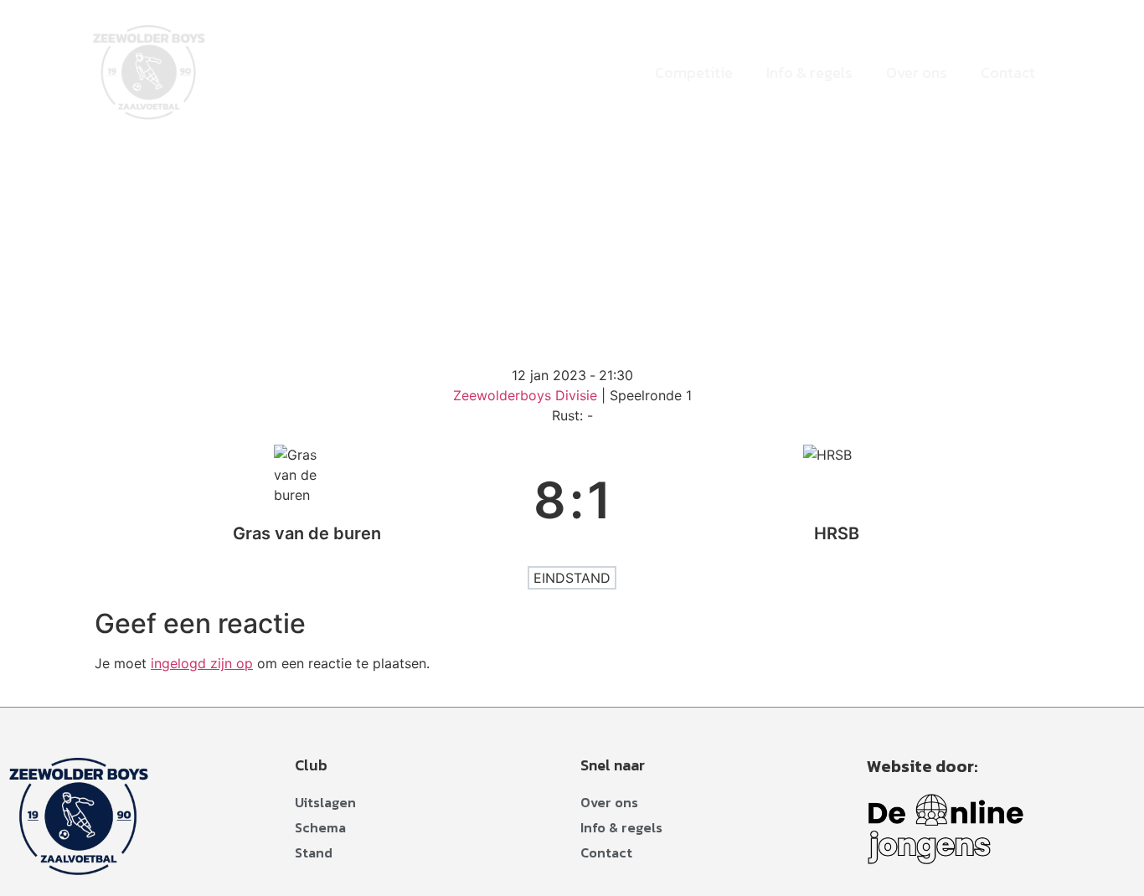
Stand (313, 852)
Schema (320, 827)
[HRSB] (837, 500)
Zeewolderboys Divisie (527, 395)
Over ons (916, 72)
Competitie (694, 72)
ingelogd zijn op (202, 663)
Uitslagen (325, 802)
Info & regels (809, 72)
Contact (1008, 72)
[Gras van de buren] (307, 500)
